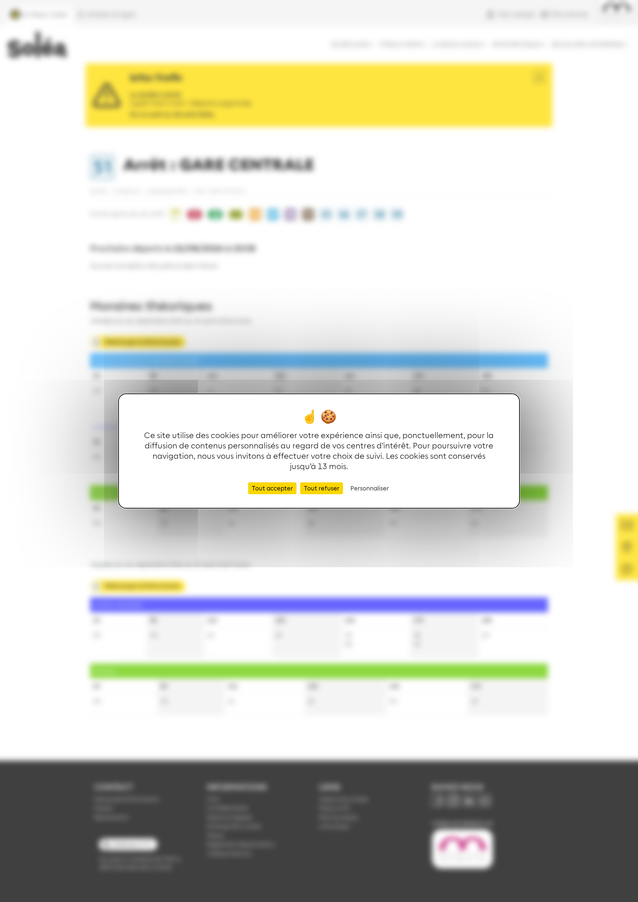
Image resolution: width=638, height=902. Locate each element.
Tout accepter (272, 488)
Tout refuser (321, 488)
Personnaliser (369, 488)
